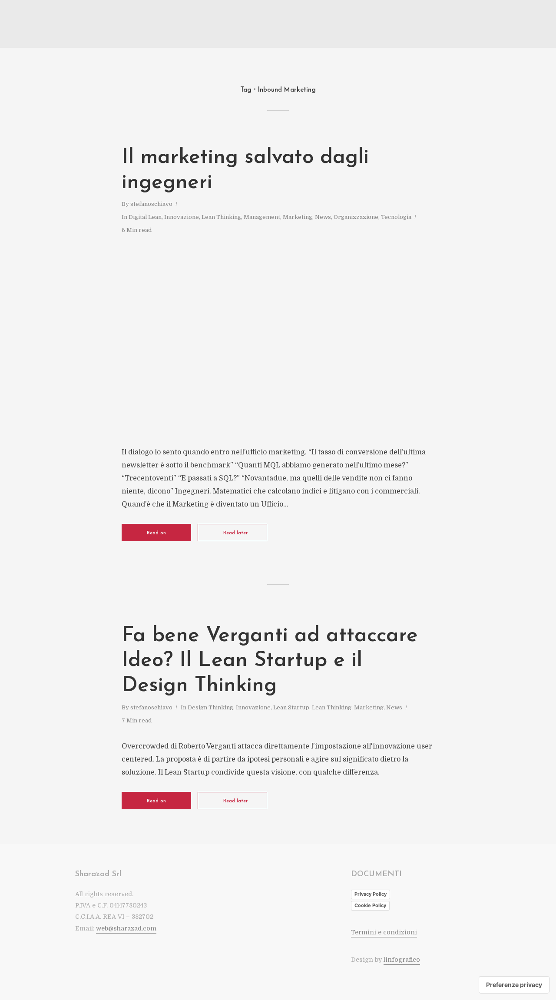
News (323, 217)
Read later (235, 533)
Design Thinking (210, 707)
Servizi (423, 24)
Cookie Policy (370, 905)
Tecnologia (396, 217)
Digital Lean (145, 217)
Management (262, 217)
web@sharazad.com (126, 928)
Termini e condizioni (384, 932)
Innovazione (181, 217)
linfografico (402, 959)
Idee (448, 24)
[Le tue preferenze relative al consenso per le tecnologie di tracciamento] (514, 985)
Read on (156, 533)
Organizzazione (356, 217)
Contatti (506, 24)
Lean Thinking (221, 217)
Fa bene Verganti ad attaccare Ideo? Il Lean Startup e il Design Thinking (270, 661)
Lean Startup (291, 707)
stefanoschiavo (151, 204)
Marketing (297, 217)
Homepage (391, 24)
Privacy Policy (370, 894)
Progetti (474, 24)
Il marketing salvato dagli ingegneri (245, 170)
